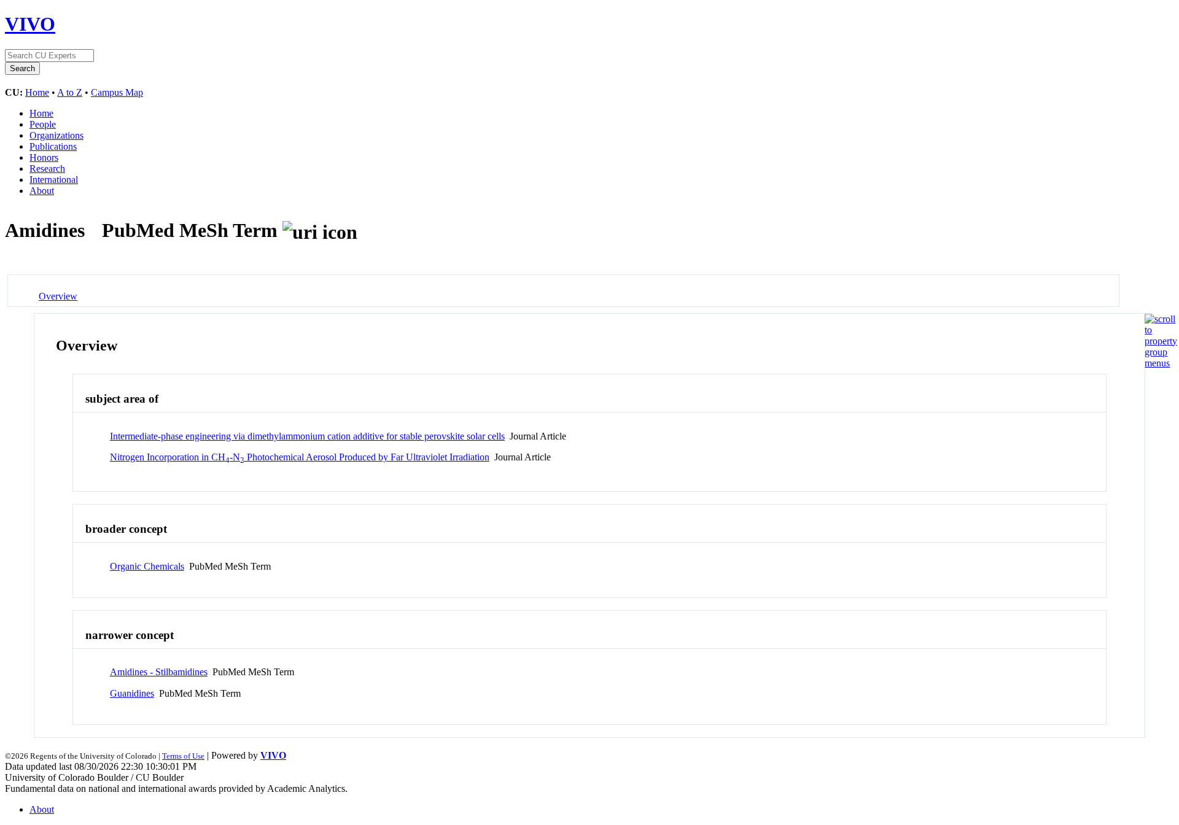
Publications (53, 146)
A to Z (69, 92)
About (41, 190)
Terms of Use (183, 756)
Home (37, 92)
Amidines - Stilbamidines (159, 672)
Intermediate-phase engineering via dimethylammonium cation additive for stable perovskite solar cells (307, 436)
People (42, 124)
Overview (58, 296)
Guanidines (132, 693)
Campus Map (117, 92)
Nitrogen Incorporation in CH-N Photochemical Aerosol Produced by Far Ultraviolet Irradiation (299, 457)
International (53, 179)
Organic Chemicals (147, 566)
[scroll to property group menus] (1161, 363)
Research (47, 168)
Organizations (56, 135)
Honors (43, 157)
